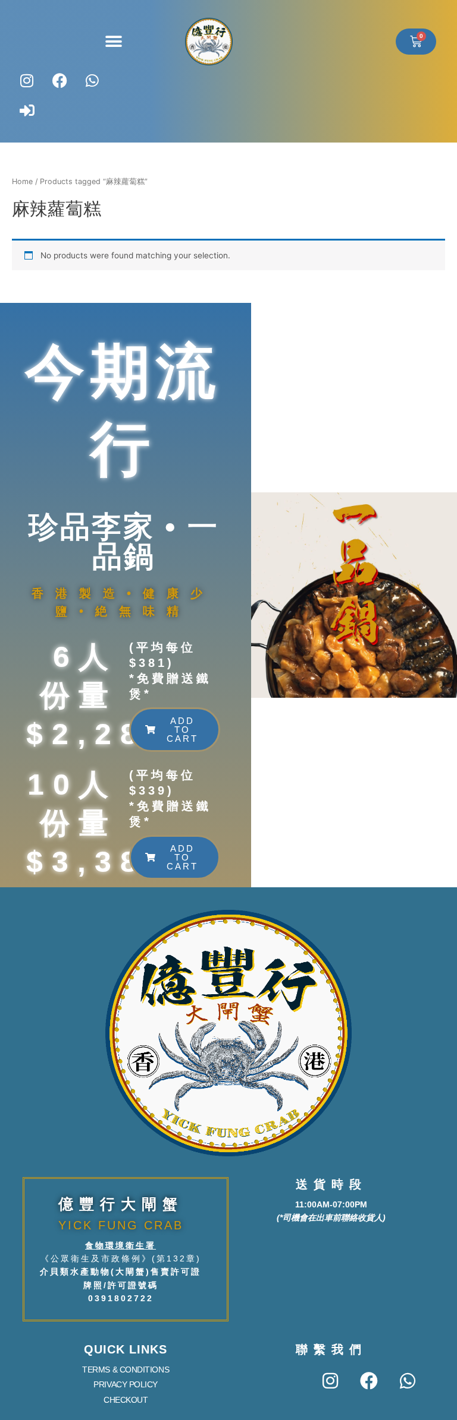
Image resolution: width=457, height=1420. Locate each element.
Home (22, 181)
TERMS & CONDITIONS (125, 1369)
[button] (113, 42)
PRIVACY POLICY (125, 1384)
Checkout (126, 1400)
